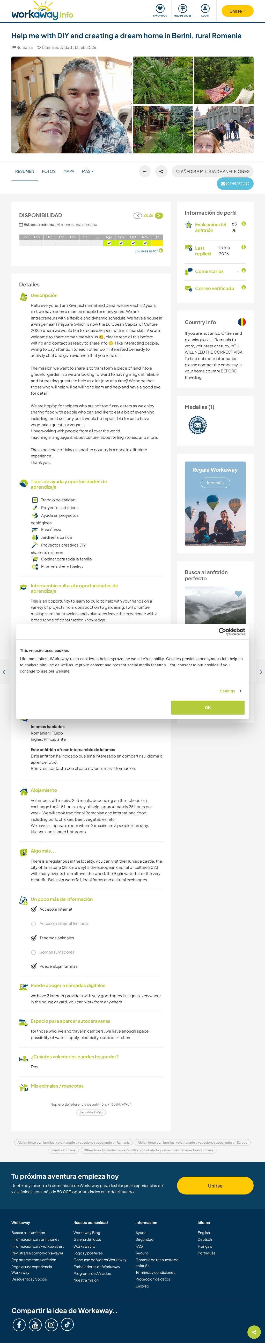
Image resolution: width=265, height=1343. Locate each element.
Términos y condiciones (155, 1272)
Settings (227, 691)
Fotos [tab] (49, 171)
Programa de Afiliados (92, 1273)
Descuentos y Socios (29, 1279)
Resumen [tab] (24, 171)
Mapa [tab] (68, 171)
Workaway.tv (84, 1246)
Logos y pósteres (88, 1253)
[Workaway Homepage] (42, 9)
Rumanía (25, 47)
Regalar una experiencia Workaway (31, 1269)
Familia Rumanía (63, 1150)
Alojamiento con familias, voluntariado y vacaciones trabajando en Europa (192, 1142)
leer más (215, 482)
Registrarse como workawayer (37, 1253)
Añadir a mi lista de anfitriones (214, 171)
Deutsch (205, 1239)
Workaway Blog (86, 1232)
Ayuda (141, 1232)
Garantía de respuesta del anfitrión (157, 1262)
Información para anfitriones (35, 1239)
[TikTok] (67, 1324)
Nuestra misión (86, 1280)
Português (207, 1253)
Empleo (142, 1286)
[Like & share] (161, 171)
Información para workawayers (37, 1246)
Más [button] (86, 171)
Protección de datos (153, 1279)
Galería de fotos (87, 1239)
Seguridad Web (90, 1112)
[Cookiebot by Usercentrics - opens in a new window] (222, 632)
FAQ (139, 1246)
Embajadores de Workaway (96, 1266)
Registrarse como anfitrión (33, 1259)
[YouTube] (35, 1324)
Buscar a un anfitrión (28, 1232)
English (204, 1232)
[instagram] (51, 1324)
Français (205, 1246)
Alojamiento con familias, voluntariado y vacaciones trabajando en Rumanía (74, 1142)
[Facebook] (19, 1324)
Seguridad (144, 1239)
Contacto (237, 183)
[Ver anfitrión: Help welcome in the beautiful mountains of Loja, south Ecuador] (215, 617)
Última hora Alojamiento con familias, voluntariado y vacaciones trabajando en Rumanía (149, 1150)
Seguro (142, 1253)
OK (208, 707)
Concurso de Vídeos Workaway (100, 1259)
